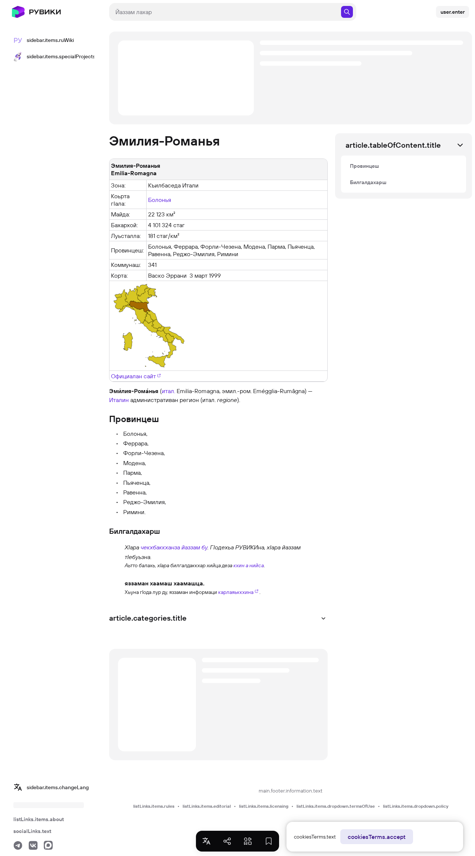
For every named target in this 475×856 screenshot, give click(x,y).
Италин (119, 400)
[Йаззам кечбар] (116, 555)
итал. (168, 391)
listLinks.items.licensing (263, 806)
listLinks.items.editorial (207, 806)
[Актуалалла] (116, 587)
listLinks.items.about (38, 819)
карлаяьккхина (235, 592)
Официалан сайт (133, 376)
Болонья (159, 199)
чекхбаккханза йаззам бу (174, 547)
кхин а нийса (248, 565)
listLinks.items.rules (153, 806)
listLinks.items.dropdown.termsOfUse (336, 806)
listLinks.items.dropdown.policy (415, 806)
